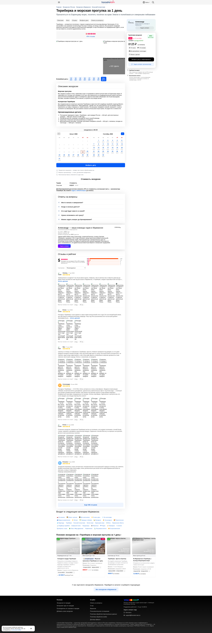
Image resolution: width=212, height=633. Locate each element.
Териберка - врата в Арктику (117, 559)
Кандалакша (86, 525)
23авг (71, 79)
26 (69, 155)
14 (78, 148)
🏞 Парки (102, 525)
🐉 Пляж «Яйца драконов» (76, 528)
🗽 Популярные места (100, 528)
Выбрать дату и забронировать (141, 59)
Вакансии (93, 608)
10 (59, 148)
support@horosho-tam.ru (133, 615)
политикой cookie (16, 630)
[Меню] (59, 2)
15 (83, 148)
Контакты (128, 612)
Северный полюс (76, 525)
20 (73, 152)
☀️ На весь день (95, 517)
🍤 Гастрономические (114, 528)
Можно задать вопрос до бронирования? (76, 219)
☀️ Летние (75, 520)
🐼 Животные (94, 525)
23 (87, 151)
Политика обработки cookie (98, 617)
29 (83, 155)
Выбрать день (84, 20)
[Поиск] (153, 2)
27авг (89, 79)
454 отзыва (90, 36)
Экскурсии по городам (63, 603)
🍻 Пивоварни (111, 525)
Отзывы (74, 20)
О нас (92, 605)
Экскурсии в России (69, 7)
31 (59, 159)
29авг (98, 79)
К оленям (119, 525)
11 (64, 148)
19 (69, 152)
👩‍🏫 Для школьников (84, 517)
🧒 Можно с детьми (72, 517)
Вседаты (103, 79)
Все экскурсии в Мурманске (106, 589)
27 (73, 155)
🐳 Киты (108, 523)
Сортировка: (61, 267)
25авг (80, 79)
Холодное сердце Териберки (66, 559)
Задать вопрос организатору (142, 64)
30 (87, 155)
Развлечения (88, 528)
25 (64, 155)
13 (73, 148)
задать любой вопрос (79, 190)
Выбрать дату (91, 165)
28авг (94, 79)
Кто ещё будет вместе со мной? (73, 211)
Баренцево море (99, 523)
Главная (58, 7)
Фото (67, 20)
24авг (76, 79)
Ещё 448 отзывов (90, 505)
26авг (85, 79)
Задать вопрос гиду (130, 609)
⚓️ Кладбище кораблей (63, 525)
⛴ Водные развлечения (63, 520)
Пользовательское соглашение (99, 611)
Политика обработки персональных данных (103, 614)
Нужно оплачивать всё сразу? (72, 215)
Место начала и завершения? (72, 202)
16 (87, 148)
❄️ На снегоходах (107, 517)
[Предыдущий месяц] (58, 133)
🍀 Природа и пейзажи (85, 520)
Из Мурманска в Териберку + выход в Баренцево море (142, 559)
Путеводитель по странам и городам (68, 608)
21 (78, 152)
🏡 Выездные (97, 520)
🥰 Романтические (119, 520)
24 (59, 155)
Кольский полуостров (98, 7)
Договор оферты (95, 619)
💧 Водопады (60, 523)
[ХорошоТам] (108, 2)
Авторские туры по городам (65, 605)
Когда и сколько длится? (70, 207)
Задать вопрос (64, 246)
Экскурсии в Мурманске (83, 7)
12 (69, 148)
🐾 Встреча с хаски (62, 528)
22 (83, 152)
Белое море (90, 523)
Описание (60, 20)
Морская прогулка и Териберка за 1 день (93, 560)
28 (78, 155)
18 (64, 152)
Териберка (69, 523)
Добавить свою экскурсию (65, 611)
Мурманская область (118, 523)
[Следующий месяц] (122, 133)
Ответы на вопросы (97, 20)
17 (59, 152)
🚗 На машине (61, 517)
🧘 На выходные (107, 520)
